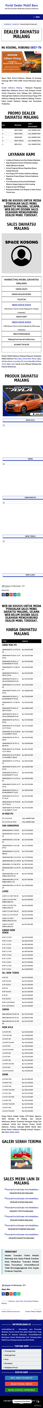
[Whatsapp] (18, 594)
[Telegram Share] (15, 594)
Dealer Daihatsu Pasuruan (11, 1310)
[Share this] (3, 594)
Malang (4, 1303)
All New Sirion (7, 361)
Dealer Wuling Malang (21, 1193)
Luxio (13, 364)
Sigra (39, 359)
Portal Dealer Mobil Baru (21, 5)
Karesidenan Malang (31, 1301)
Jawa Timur (19, 1301)
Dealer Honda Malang (21, 1220)
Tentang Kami (10, 1351)
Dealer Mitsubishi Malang (21, 1229)
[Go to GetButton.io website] (37, 1405)
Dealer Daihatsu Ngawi (33, 1310)
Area (6, 1359)
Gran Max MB (29, 361)
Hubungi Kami (10, 1355)
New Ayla (18, 359)
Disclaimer (9, 1363)
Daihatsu (12, 1301)
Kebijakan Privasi (11, 1367)
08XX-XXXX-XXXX (21, 305)
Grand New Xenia (29, 359)
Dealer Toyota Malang (21, 1211)
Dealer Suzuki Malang (21, 1202)
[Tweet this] (7, 594)
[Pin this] (11, 594)
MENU (37, 17)
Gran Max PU (18, 361)
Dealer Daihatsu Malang (12, 88)
